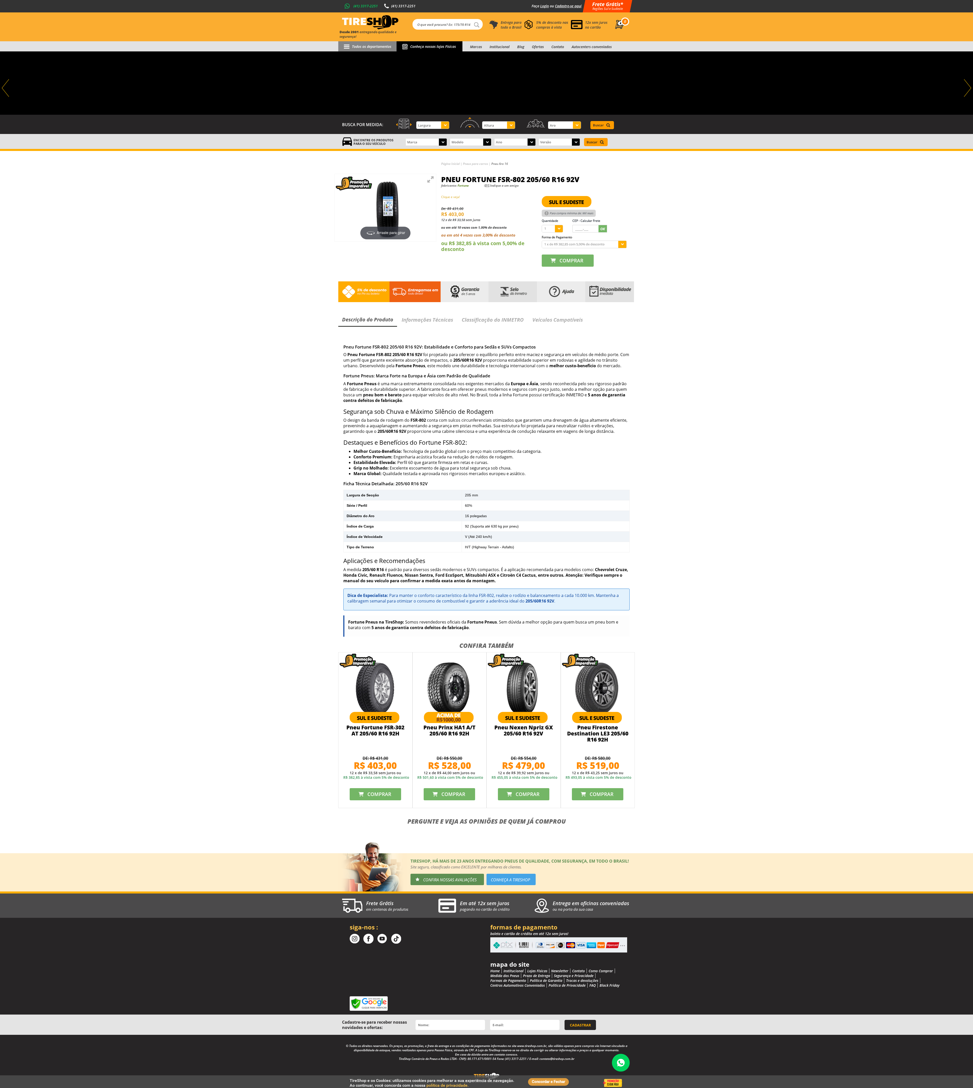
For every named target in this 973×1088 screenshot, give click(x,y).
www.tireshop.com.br (532, 1046)
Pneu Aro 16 (499, 164)
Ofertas (538, 46)
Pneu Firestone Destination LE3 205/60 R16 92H (597, 733)
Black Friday (610, 985)
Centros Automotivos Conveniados (517, 985)
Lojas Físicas (537, 970)
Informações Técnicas (427, 319)
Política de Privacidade (567, 985)
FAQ (592, 985)
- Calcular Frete (586, 221)
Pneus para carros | (477, 164)
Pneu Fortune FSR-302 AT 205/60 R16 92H (375, 730)
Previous (6, 88)
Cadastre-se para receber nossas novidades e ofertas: (374, 1024)
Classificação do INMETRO (493, 319)
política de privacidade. (447, 1085)
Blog (520, 46)
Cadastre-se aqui (568, 6)
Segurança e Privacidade (573, 975)
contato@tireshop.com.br (556, 1059)
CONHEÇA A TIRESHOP (510, 880)
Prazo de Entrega (536, 975)
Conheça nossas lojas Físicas (433, 46)
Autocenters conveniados (592, 46)
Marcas (476, 46)
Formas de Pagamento (508, 980)
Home (495, 970)
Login (544, 6)
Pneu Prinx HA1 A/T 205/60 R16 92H (449, 730)
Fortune (463, 185)
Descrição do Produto (367, 319)
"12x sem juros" (486, 83)
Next (967, 88)
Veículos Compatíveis (557, 319)
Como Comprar (601, 970)
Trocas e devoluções (582, 980)
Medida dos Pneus (504, 975)
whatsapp (621, 1063)
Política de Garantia (546, 980)
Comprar (571, 260)
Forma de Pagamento (557, 237)
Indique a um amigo (504, 185)
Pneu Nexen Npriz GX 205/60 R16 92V (523, 730)
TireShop (370, 22)
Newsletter (559, 970)
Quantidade (550, 221)
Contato (557, 46)
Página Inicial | (452, 164)
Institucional (500, 46)
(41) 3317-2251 (365, 6)
